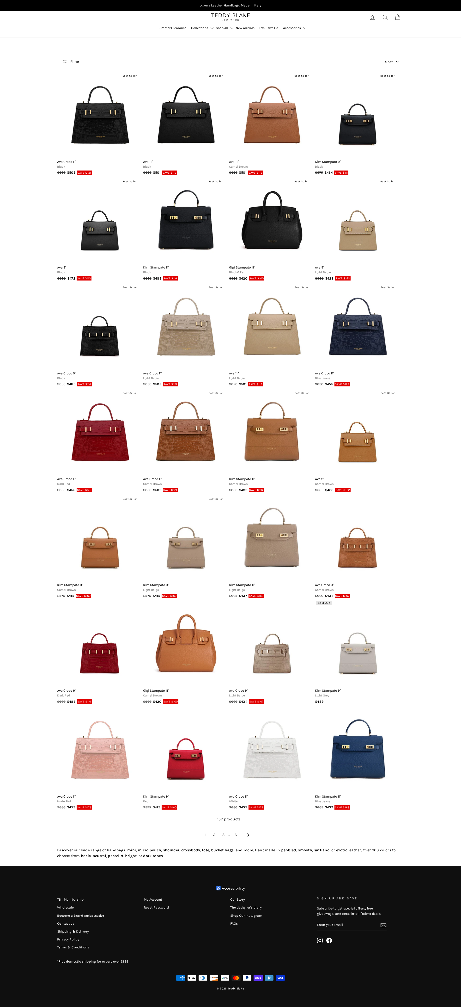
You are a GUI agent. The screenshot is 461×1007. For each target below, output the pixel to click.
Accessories (292, 28)
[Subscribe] (383, 925)
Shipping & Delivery (73, 931)
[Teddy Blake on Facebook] (329, 940)
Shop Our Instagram (246, 915)
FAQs (234, 923)
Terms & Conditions (73, 947)
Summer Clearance (172, 28)
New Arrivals (245, 28)
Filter (74, 61)
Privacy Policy (68, 939)
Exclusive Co (268, 28)
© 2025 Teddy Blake (230, 988)
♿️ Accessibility (230, 888)
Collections (199, 28)
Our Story (237, 899)
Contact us (65, 923)
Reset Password (156, 907)
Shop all (222, 28)
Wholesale (65, 907)
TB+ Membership (70, 899)
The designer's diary (246, 907)
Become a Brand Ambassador (80, 915)
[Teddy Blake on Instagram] (320, 940)
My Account (153, 899)
